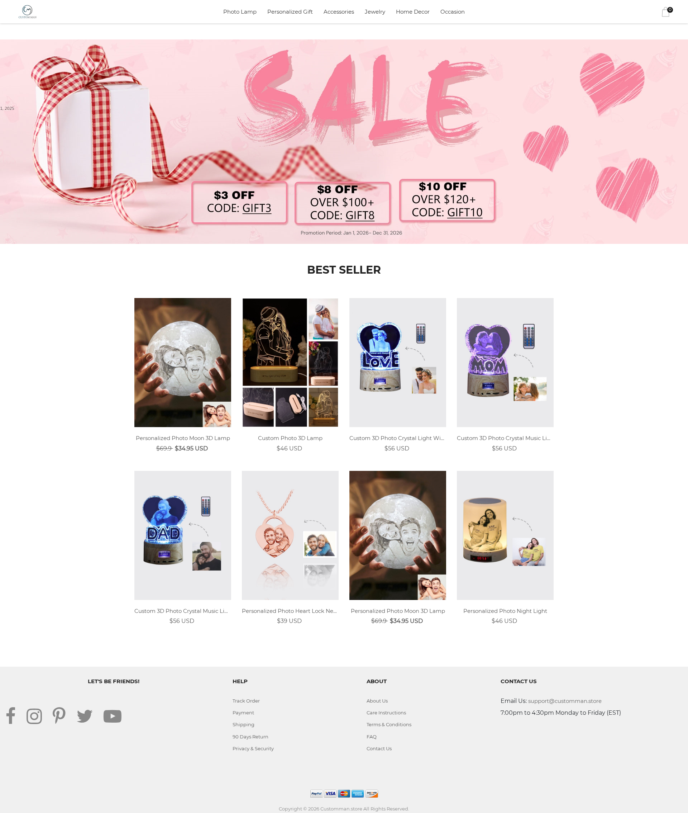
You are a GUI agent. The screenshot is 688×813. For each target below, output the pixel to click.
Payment (243, 712)
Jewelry (375, 11)
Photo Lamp (240, 11)
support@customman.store (565, 701)
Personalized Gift (290, 11)
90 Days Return (250, 736)
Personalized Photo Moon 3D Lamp (183, 438)
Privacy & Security (253, 748)
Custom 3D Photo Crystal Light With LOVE (397, 438)
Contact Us (379, 748)
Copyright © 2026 (299, 809)
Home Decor (413, 11)
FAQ (372, 736)
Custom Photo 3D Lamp (290, 438)
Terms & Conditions (389, 724)
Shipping (243, 724)
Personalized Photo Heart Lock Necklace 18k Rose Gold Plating (290, 611)
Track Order (246, 701)
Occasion (452, 11)
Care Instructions (386, 712)
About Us (377, 701)
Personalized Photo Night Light (505, 611)
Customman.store (341, 809)
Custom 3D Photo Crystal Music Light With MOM (505, 438)
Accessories (339, 11)
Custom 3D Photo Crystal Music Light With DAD (182, 611)
